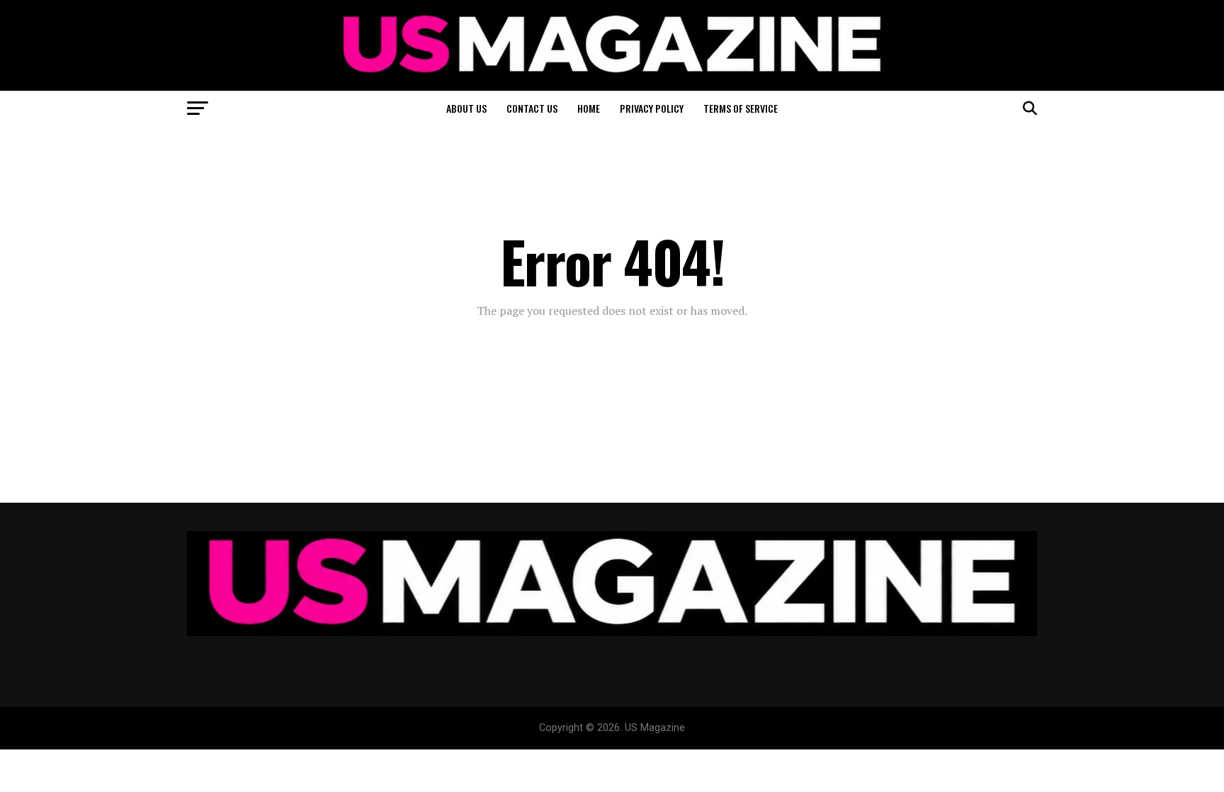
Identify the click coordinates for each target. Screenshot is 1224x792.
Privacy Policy (652, 108)
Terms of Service (740, 108)
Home (588, 108)
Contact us (531, 108)
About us (466, 108)
